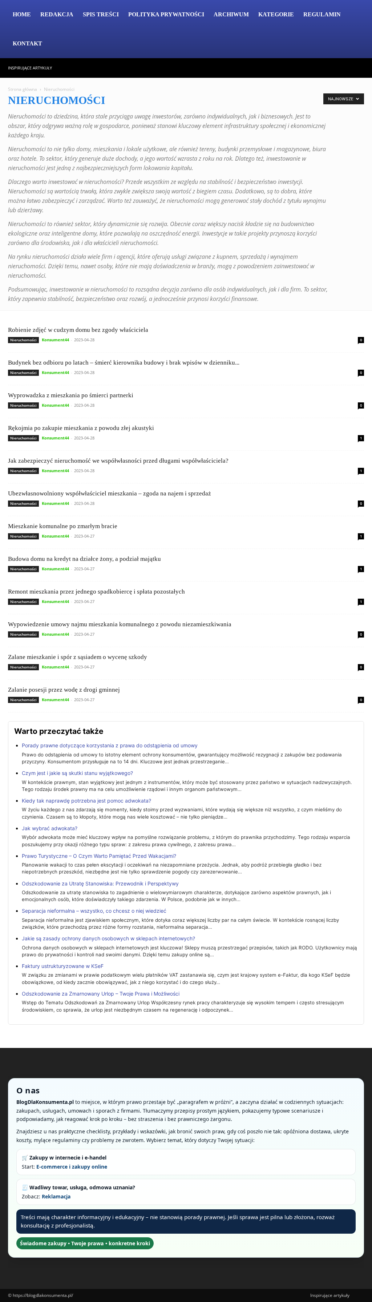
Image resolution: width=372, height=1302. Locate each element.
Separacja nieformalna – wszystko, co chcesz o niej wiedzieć (94, 911)
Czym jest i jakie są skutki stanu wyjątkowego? (77, 773)
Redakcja (56, 14)
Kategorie (276, 14)
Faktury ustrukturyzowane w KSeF (63, 966)
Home (22, 14)
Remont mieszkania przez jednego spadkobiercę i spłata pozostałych (96, 591)
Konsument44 (55, 339)
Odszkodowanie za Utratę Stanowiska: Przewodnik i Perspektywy (100, 883)
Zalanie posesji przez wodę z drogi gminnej (64, 689)
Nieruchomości (23, 339)
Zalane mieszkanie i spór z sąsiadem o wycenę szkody (77, 657)
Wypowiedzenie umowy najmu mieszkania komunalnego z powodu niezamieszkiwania (119, 624)
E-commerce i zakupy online (71, 1166)
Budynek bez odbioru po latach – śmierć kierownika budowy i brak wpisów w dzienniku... (123, 362)
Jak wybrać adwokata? (49, 828)
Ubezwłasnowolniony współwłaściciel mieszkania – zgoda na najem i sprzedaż (109, 493)
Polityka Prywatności (166, 14)
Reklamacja (56, 1196)
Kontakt (27, 43)
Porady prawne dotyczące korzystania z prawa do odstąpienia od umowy (110, 745)
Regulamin (322, 14)
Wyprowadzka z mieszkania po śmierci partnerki (70, 395)
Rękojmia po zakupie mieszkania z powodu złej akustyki (81, 428)
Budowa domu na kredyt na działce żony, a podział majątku (84, 558)
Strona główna (22, 89)
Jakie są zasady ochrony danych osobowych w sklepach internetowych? (108, 938)
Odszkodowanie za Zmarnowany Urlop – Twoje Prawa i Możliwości (100, 993)
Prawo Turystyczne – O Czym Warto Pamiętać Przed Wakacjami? (99, 856)
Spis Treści (101, 14)
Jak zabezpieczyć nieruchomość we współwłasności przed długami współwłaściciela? (118, 460)
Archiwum (231, 14)
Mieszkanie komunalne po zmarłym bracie (62, 526)
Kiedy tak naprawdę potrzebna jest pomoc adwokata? (86, 800)
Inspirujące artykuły (30, 68)
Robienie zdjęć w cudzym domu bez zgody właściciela (78, 329)
